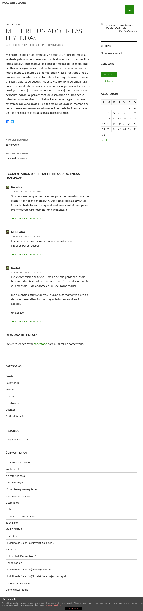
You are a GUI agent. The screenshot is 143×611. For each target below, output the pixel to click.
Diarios (10, 396)
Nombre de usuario (112, 53)
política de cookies (53, 605)
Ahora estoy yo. (14, 482)
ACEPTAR (73, 608)
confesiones (12, 536)
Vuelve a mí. (12, 469)
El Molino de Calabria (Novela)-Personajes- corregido (36, 576)
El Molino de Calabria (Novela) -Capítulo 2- (30, 542)
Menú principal (138, 9)
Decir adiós (12, 502)
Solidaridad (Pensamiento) (21, 556)
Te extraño (12, 522)
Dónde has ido (14, 562)
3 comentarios (54, 45)
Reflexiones (13, 24)
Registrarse (107, 81)
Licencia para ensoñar (18, 582)
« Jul (104, 140)
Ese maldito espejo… (17, 156)
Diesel (35, 45)
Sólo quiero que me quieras (21, 489)
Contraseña (107, 63)
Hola (8, 509)
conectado (40, 343)
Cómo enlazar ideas (17, 589)
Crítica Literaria (15, 416)
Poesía (9, 376)
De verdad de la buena (18, 462)
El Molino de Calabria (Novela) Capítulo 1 (29, 569)
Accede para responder (29, 218)
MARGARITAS (14, 529)
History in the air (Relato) (20, 515)
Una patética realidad (18, 495)
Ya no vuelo (17, 142)
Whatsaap (11, 549)
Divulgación (13, 402)
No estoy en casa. (15, 475)
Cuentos (10, 409)
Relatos (10, 389)
